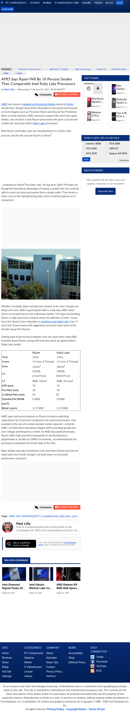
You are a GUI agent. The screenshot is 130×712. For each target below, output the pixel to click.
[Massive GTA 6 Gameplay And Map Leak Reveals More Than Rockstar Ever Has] (89, 116)
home (6, 73)
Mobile (28, 662)
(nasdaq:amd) (50, 516)
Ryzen (70, 104)
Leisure (28, 671)
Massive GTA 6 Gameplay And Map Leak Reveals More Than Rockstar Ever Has (98, 114)
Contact (50, 667)
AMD (4, 104)
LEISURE (86, 2)
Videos (28, 676)
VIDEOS (98, 2)
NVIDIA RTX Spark (119, 69)
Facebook (101, 661)
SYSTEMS (35, 2)
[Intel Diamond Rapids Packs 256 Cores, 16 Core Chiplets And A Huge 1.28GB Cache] (14, 574)
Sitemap (6, 676)
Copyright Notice (76, 709)
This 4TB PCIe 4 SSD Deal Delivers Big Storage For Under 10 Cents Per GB (122, 115)
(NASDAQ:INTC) (31, 516)
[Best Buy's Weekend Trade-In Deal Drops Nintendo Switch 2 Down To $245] (89, 102)
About (49, 653)
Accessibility (75, 653)
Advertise (51, 657)
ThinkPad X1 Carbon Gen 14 (29, 69)
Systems (29, 657)
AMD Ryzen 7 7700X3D (58, 69)
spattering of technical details (39, 104)
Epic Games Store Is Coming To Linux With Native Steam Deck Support (122, 87)
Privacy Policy (54, 671)
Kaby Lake (39, 123)
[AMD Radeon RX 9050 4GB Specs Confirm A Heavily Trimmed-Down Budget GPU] (68, 574)
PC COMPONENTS (16, 2)
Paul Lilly (23, 523)
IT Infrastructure (33, 667)
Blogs (5, 667)
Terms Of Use (97, 709)
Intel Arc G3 (101, 69)
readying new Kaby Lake (55, 321)
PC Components (33, 653)
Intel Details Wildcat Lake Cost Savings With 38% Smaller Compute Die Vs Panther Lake (40, 586)
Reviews (7, 657)
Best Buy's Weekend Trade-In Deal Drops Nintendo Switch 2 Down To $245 (98, 100)
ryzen (74, 516)
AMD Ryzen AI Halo (83, 69)
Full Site (6, 671)
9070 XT (114, 148)
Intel (18, 516)
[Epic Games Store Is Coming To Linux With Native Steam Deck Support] (114, 89)
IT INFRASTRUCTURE (67, 2)
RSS (99, 670)
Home (5, 653)
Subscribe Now (105, 191)
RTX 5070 (91, 153)
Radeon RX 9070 (118, 153)
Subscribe (7, 9)
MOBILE (47, 2)
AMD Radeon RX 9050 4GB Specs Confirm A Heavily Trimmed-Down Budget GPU (67, 586)
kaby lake (64, 516)
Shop (120, 2)
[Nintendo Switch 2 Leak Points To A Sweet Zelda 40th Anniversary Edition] (114, 103)
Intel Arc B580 (93, 143)
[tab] (88, 88)
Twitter (100, 657)
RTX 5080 (114, 143)
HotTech (51, 676)
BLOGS (110, 2)
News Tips (52, 662)
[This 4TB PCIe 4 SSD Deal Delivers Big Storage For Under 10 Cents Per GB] (114, 117)
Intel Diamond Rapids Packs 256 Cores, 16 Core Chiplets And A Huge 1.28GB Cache (13, 586)
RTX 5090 (91, 148)
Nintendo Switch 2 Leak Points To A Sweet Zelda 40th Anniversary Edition (123, 101)
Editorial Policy (76, 662)
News (19, 73)
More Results (124, 160)
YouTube (101, 666)
